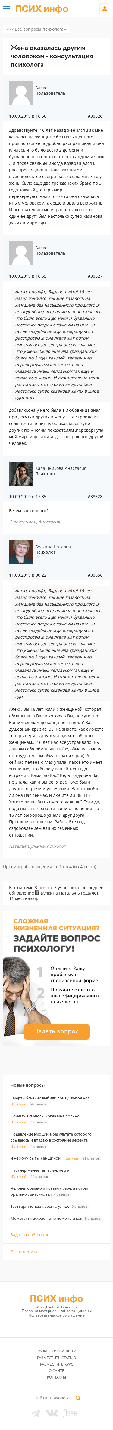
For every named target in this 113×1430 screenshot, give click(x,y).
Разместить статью (56, 1357)
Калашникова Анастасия (60, 468)
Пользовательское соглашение (57, 1315)
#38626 (95, 116)
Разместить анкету (57, 1351)
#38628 (95, 496)
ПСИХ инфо (41, 9)
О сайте (56, 1370)
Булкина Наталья (53, 547)
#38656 (95, 575)
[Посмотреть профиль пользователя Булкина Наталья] (37, 893)
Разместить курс (56, 1364)
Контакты (56, 1377)
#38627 (95, 276)
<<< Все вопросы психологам (36, 29)
